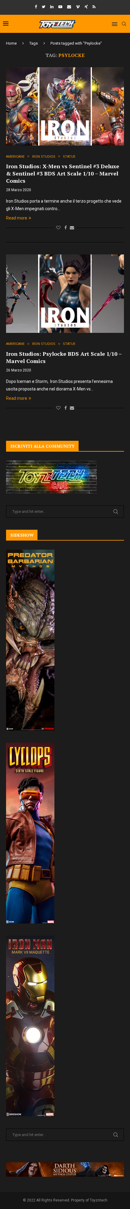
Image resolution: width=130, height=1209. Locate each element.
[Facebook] (36, 7)
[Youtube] (60, 7)
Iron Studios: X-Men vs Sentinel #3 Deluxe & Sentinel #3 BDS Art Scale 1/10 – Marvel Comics (62, 173)
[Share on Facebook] (65, 227)
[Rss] (94, 7)
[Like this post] (58, 227)
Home (11, 43)
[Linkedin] (52, 7)
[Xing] (86, 7)
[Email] (69, 7)
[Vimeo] (78, 7)
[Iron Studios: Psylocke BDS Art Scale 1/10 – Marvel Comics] (65, 293)
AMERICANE (15, 157)
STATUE (69, 157)
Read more (16, 218)
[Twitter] (43, 7)
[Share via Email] (72, 227)
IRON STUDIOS (43, 157)
